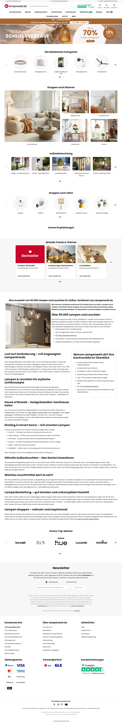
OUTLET (65, 16)
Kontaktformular (42, 606)
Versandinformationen (13, 643)
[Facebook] (55, 704)
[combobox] (51, 6)
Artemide (55, 412)
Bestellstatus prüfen (12, 634)
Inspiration (47, 650)
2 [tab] (62, 77)
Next (115, 64)
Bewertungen (10, 653)
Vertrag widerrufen (12, 627)
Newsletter (47, 630)
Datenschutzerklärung (77, 606)
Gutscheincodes (49, 643)
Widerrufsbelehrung (88, 637)
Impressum (85, 634)
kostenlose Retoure (91, 386)
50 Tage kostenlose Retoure (65, 335)
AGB (82, 627)
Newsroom (47, 647)
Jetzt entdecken (24, 276)
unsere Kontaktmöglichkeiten (88, 519)
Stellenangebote (56, 637)
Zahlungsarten (10, 640)
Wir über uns (47, 627)
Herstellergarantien (12, 650)
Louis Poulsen (43, 412)
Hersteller (77, 610)
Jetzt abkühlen (85, 276)
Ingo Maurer (32, 412)
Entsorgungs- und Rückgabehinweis (89, 708)
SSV (79, 22)
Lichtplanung (47, 640)
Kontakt (8, 647)
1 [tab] (60, 77)
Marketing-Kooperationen (53, 634)
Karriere (46, 637)
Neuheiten (86, 12)
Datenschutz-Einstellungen (30, 708)
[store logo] (16, 6)
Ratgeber (55, 650)
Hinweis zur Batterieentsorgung (68, 708)
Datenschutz (86, 630)
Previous (7, 64)
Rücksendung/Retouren (13, 637)
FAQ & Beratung (11, 630)
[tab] (23, 638)
